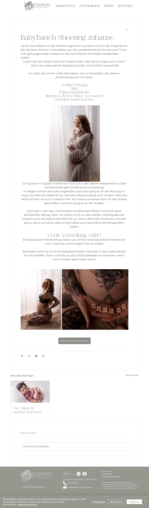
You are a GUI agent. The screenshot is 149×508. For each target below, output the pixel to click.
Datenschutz (107, 474)
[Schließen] (145, 502)
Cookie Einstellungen (111, 476)
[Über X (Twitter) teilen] (29, 355)
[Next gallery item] (125, 299)
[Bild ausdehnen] (41, 299)
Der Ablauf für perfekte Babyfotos (28, 410)
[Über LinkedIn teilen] (36, 355)
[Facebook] (85, 474)
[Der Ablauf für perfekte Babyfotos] (30, 392)
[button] (65, 5)
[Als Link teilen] (43, 355)
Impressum (107, 471)
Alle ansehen (132, 375)
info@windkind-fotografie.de (80, 487)
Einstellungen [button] (99, 501)
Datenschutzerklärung (27, 504)
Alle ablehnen (116, 501)
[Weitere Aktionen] (126, 29)
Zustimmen (134, 501)
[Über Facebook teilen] (22, 355)
